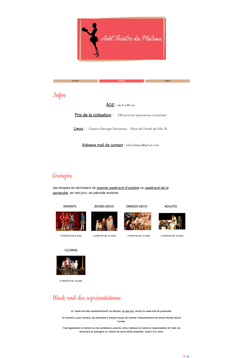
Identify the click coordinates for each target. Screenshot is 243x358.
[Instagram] (184, 356)
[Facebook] (188, 356)
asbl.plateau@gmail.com (142, 145)
